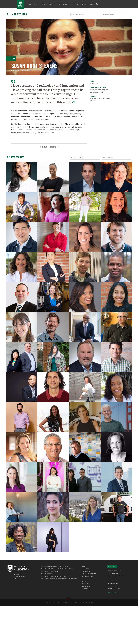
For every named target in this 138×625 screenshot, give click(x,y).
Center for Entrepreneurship (50, 571)
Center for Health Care (47, 573)
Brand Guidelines (114, 588)
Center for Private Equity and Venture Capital (55, 576)
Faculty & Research (81, 4)
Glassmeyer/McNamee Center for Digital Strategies (57, 568)
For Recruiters (113, 583)
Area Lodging (86, 589)
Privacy (91, 602)
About (30, 4)
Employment (112, 581)
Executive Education (64, 4)
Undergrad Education (47, 4)
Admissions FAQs (87, 576)
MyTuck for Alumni (114, 571)
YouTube (115, 592)
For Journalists (113, 586)
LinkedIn (112, 592)
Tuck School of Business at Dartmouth (20, 4)
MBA (35, 4)
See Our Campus (87, 586)
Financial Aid (86, 571)
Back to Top (69, 599)
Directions (85, 583)
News (92, 4)
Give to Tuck (112, 566)
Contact (84, 581)
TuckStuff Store (113, 573)
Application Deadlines (89, 573)
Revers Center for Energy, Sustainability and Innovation (58, 579)
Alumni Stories (17, 14)
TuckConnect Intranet (115, 576)
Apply (83, 566)
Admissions (85, 568)
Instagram (109, 592)
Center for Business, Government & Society (54, 566)
